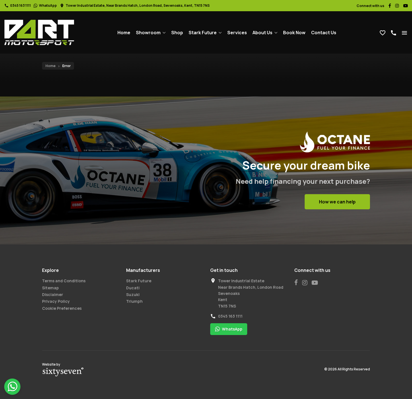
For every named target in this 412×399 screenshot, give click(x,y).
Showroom (148, 32)
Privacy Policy (56, 301)
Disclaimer (52, 294)
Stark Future (203, 32)
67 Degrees (63, 372)
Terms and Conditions (63, 280)
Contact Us (323, 32)
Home (123, 32)
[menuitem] (123, 32)
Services (237, 32)
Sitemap (50, 287)
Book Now (294, 32)
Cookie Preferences (62, 308)
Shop (177, 32)
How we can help (337, 202)
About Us (262, 32)
